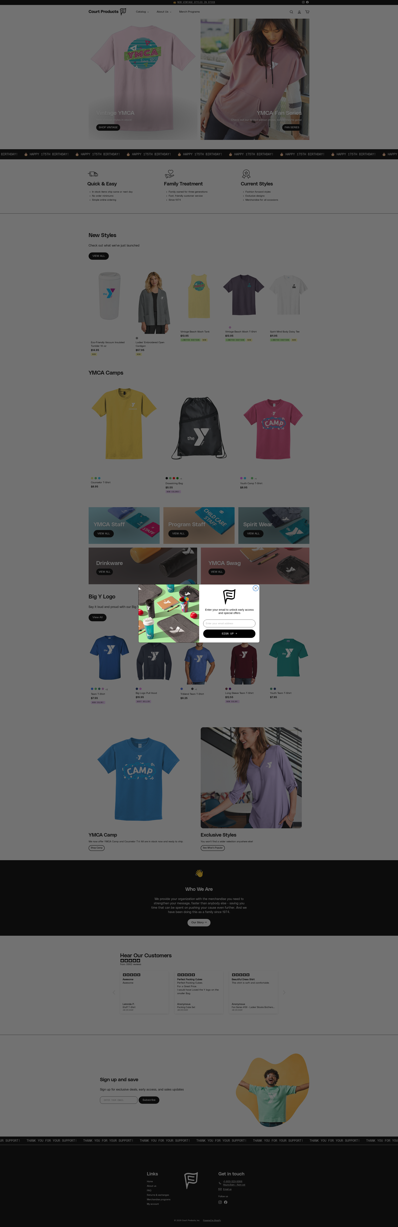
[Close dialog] (255, 588)
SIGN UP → (229, 633)
